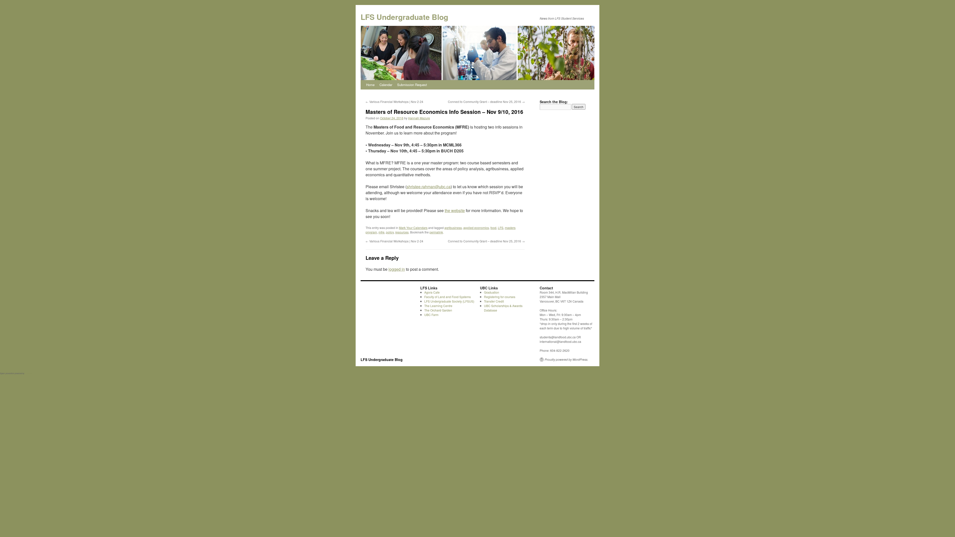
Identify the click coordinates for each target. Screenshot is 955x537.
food (493, 227)
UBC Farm (431, 315)
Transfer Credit (494, 301)
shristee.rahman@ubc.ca (429, 186)
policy (390, 232)
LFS (500, 227)
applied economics (476, 227)
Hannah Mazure (419, 118)
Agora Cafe (432, 292)
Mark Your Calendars (413, 227)
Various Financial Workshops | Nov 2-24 (394, 101)
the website (455, 210)
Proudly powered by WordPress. (566, 359)
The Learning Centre (438, 306)
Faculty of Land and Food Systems (447, 297)
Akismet (28, 373)
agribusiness (453, 227)
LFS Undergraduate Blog (404, 16)
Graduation (491, 292)
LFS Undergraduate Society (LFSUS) (449, 301)
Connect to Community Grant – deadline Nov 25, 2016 (486, 101)
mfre (381, 232)
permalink (436, 232)
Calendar (386, 84)
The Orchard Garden (438, 310)
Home (370, 84)
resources (402, 232)
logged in (396, 269)
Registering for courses (499, 297)
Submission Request (412, 84)
